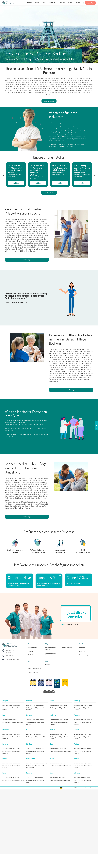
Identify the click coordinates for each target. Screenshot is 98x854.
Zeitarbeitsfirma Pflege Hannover (11, 748)
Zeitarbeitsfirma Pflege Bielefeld (11, 763)
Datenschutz (82, 651)
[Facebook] (45, 691)
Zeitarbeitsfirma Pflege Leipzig (58, 705)
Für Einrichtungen (33, 655)
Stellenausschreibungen (34, 668)
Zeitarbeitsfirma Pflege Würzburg (83, 777)
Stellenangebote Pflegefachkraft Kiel (36, 737)
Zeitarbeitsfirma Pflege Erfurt (58, 763)
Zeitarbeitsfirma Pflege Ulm (57, 777)
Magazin (78, 2)
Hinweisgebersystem (84, 655)
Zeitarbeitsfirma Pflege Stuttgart (11, 705)
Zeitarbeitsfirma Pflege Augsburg (83, 719)
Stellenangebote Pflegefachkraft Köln (12, 722)
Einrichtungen (52, 2)
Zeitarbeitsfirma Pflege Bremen (58, 734)
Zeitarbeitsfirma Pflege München (35, 705)
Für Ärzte (30, 651)
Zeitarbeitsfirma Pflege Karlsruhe (59, 719)
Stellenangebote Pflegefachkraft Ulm (60, 780)
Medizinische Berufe (33, 672)
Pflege (37, 2)
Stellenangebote (49, 101)
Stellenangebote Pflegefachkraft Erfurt (60, 766)
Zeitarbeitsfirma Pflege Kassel (10, 777)
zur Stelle (16, 183)
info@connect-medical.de (12, 659)
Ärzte (43, 2)
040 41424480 (9, 655)
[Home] (8, 2)
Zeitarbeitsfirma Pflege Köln (9, 719)
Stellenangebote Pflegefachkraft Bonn (60, 751)
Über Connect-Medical (85, 644)
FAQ (29, 665)
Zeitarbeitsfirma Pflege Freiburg (82, 748)
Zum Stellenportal (49, 193)
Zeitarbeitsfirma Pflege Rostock (82, 763)
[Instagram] (49, 691)
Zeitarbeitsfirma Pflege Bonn (58, 748)
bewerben (90, 3)
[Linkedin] (53, 691)
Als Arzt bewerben (67, 647)
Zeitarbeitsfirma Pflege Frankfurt (35, 719)
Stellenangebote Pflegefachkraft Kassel (13, 780)
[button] (3, 174)
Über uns (62, 2)
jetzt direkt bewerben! (76, 614)
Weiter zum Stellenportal (72, 624)
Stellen (70, 2)
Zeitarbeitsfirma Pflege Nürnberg (35, 748)
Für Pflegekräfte (32, 647)
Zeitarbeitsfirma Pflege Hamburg (83, 705)
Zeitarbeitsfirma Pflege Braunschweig (36, 763)
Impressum (82, 647)
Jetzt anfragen (26, 260)
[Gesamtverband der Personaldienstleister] (57, 683)
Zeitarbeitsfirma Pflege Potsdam (35, 777)
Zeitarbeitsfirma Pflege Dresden (82, 734)
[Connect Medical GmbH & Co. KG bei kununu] (33, 683)
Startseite (29, 2)
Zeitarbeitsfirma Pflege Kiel (33, 734)
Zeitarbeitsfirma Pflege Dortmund (11, 734)
